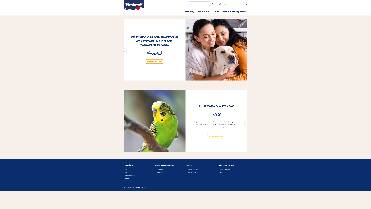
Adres (221, 172)
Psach (126, 172)
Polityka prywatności (225, 169)
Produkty (189, 11)
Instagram (159, 169)
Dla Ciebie (203, 11)
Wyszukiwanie (192, 172)
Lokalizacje (244, 4)
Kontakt (238, 4)
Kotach (126, 169)
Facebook (159, 172)
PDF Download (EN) (216, 136)
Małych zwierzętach (130, 175)
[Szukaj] (213, 4)
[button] (124, 51)
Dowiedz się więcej (154, 61)
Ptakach (127, 178)
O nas (216, 11)
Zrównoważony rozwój (235, 11)
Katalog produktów (193, 169)
